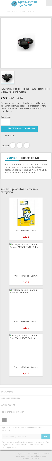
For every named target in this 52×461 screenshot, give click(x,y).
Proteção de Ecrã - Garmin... (26, 230)
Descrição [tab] (12, 157)
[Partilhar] (12, 145)
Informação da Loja (12, 412)
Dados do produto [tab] (30, 157)
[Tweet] (19, 145)
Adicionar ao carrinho (21, 128)
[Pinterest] (26, 145)
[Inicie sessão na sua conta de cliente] (44, 3)
